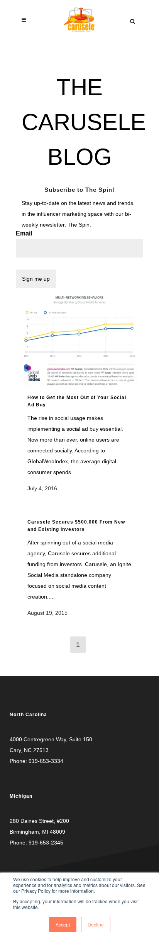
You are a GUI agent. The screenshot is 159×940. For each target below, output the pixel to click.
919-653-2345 (46, 842)
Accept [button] (63, 924)
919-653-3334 (46, 761)
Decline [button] (96, 924)
